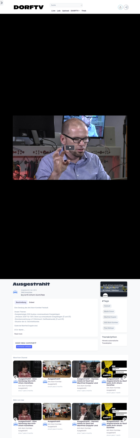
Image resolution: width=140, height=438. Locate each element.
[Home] (29, 7)
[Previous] (15, 377)
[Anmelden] (126, 7)
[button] (120, 7)
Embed (31, 302)
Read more (18, 334)
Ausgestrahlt (54, 379)
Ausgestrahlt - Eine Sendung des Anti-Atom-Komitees (27, 381)
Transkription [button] (109, 337)
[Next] (124, 377)
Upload (65, 11)
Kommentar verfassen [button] (24, 346)
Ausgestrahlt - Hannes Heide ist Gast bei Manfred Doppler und (87, 381)
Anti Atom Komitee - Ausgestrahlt (113, 286)
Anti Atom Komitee (34, 295)
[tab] (21, 302)
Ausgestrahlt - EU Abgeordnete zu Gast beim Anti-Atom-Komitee (117, 382)
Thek (84, 11)
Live (53, 11)
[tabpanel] (55, 321)
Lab (59, 11)
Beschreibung (21, 302)
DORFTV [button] (75, 11)
